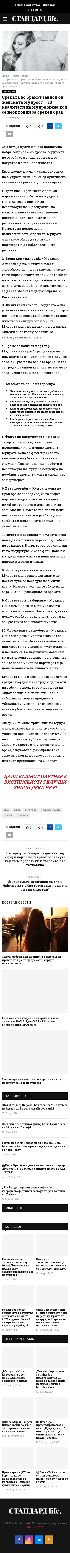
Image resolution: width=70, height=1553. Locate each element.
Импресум (49, 4)
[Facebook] (19, 1539)
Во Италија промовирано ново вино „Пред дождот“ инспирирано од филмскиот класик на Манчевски (50, 1429)
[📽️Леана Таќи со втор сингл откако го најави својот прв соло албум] (52, 1458)
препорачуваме (50, 810)
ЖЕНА (17, 810)
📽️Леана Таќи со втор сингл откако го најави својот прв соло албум (52, 1477)
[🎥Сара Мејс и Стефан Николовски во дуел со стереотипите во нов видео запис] (18, 1407)
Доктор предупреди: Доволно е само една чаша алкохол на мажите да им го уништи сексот (37, 412)
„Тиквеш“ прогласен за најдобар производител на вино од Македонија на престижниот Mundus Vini (50, 1379)
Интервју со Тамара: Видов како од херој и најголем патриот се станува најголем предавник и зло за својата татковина (35, 859)
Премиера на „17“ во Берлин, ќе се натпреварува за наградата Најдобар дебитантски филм (16, 1479)
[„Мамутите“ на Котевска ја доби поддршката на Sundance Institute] (18, 1357)
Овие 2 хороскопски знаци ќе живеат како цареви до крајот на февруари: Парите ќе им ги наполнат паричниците (51, 1317)
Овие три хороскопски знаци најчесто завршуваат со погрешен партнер (51, 1263)
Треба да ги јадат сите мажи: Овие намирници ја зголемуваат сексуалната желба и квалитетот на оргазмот (38, 422)
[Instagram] (29, 1539)
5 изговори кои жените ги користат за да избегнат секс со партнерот (31, 1081)
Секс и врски (9, 91)
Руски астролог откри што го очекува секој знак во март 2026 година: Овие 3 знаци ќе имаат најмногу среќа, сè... (17, 1317)
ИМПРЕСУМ (35, 1527)
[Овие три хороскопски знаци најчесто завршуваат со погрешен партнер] (52, 1245)
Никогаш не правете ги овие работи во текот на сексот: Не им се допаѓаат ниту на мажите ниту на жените (37, 394)
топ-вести (23, 815)
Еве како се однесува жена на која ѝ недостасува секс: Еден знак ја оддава (36, 403)
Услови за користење (27, 4)
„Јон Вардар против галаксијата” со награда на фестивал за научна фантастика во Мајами (34, 1191)
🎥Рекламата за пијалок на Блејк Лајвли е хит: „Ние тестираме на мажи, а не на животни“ (35, 886)
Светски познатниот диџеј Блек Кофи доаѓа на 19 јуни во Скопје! (34, 1125)
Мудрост (30, 810)
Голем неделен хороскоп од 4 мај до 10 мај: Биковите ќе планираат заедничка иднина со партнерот (33, 1146)
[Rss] (49, 1539)
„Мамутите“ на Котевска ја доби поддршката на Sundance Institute (14, 1376)
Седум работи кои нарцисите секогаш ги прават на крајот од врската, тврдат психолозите (31, 960)
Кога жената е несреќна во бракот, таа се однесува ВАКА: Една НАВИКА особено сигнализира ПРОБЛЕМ (30, 1021)
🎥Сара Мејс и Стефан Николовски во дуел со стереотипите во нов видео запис (17, 1426)
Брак (7, 810)
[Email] (39, 1539)
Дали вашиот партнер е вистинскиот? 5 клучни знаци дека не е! (35, 781)
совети (8, 815)
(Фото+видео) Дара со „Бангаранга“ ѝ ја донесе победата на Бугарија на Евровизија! (34, 1106)
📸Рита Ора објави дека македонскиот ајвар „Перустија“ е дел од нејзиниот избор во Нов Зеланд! (33, 1168)
